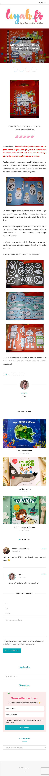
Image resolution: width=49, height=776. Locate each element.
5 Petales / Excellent (24, 39)
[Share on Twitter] (21, 69)
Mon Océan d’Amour (24, 451)
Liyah (20, 53)
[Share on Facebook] (15, 69)
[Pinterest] (27, 69)
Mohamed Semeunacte (20, 548)
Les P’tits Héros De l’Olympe (24, 527)
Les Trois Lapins (24, 489)
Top (25, 771)
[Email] (34, 69)
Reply (44, 548)
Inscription (24, 727)
